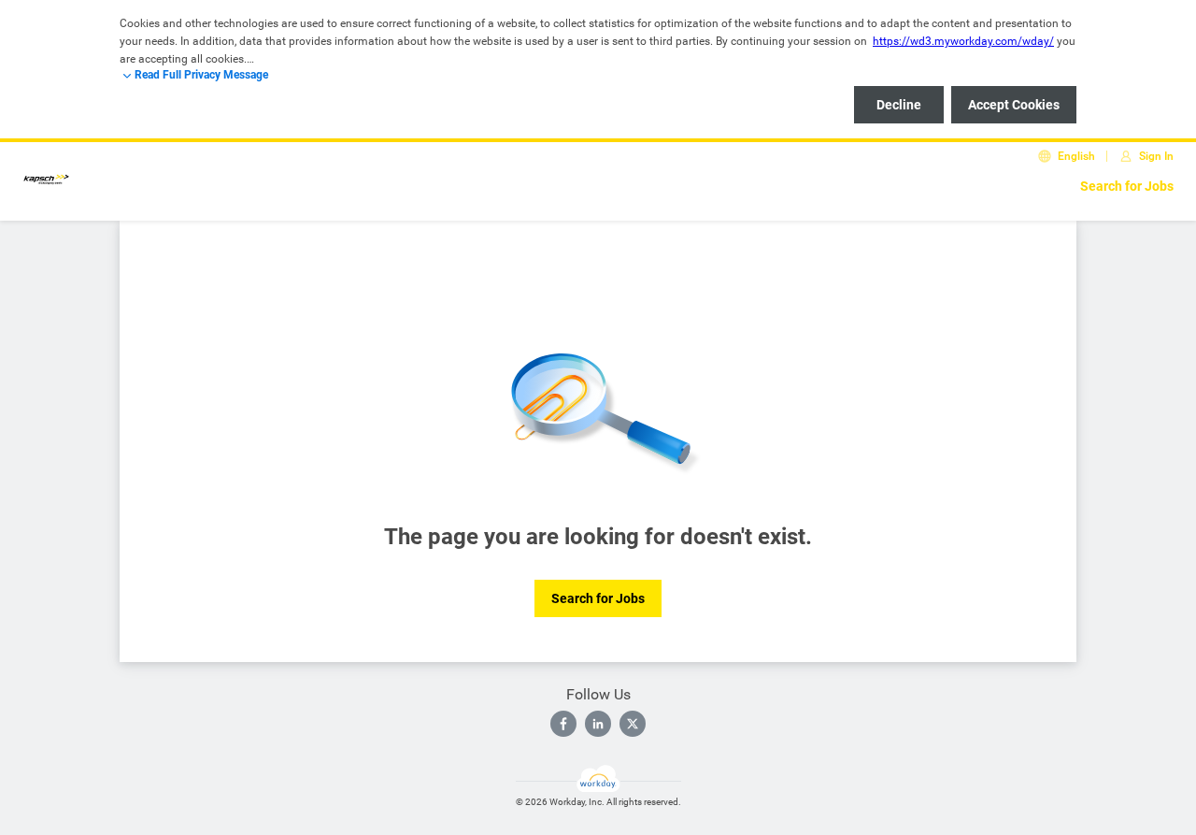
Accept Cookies (1014, 104)
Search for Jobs (1127, 186)
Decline (898, 104)
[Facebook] (563, 724)
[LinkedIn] (598, 724)
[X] (632, 724)
